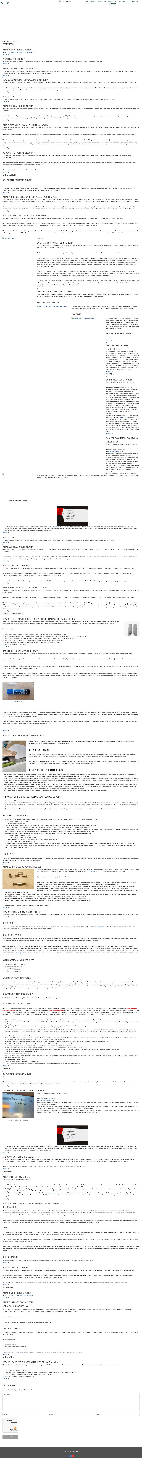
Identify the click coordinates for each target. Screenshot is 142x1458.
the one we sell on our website (17, 952)
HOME (88, 2)
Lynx (126, 355)
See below (26, 954)
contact (22, 1352)
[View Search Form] (2, 3)
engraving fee (56, 527)
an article (91, 871)
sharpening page (99, 927)
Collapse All (14, 41)
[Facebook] (69, 1456)
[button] (71, 48)
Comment (6, 1394)
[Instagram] (71, 1456)
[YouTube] (73, 1456)
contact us (9, 170)
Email (51, 1414)
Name (5, 1414)
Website (98, 1414)
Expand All (6, 41)
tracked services (123, 417)
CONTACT (112, 4)
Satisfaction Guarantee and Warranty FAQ (22, 52)
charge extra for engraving (115, 451)
